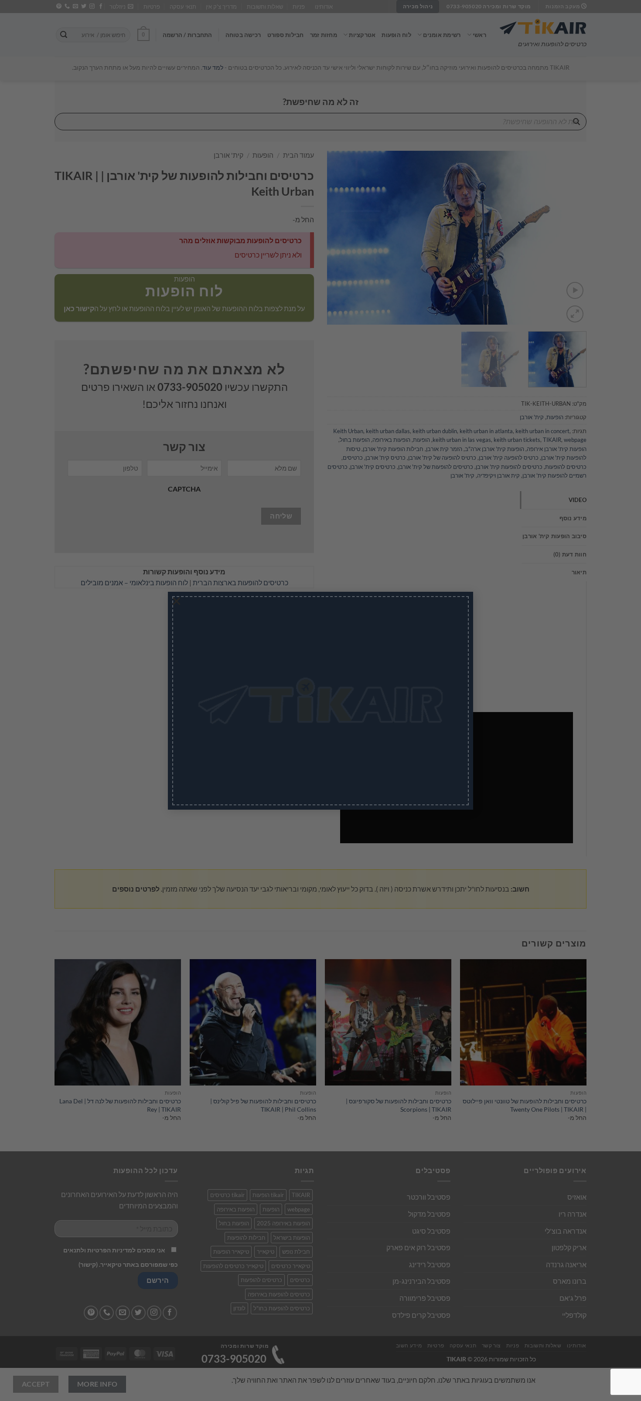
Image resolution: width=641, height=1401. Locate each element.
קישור (272, 733)
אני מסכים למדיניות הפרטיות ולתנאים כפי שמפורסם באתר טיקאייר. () (288, 726)
